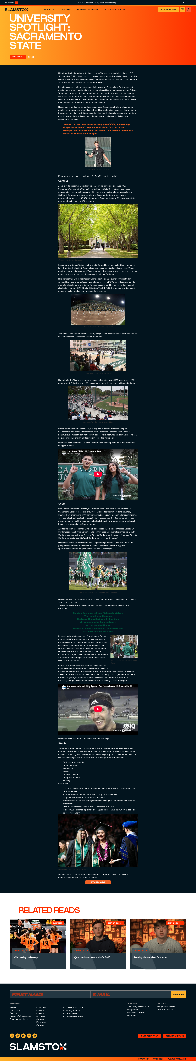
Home (13, 1007)
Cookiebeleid (158, 1059)
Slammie (40, 1025)
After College (70, 1013)
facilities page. (107, 437)
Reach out (115, 874)
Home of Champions (87, 9)
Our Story (50, 9)
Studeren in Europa (73, 1007)
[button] (18, 57)
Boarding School (71, 1010)
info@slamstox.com (166, 1007)
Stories (40, 1019)
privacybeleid (143, 1059)
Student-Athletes (115, 9)
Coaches (41, 1007)
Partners (41, 1022)
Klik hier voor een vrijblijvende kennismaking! (61, 2)
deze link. (90, 757)
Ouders (40, 1010)
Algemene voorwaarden (177, 1059)
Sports (66, 9)
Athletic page (103, 738)
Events (40, 1013)
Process (40, 1016)
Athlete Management (74, 1016)
